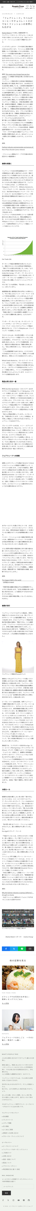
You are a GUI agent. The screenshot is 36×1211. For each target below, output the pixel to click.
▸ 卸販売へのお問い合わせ (10, 1133)
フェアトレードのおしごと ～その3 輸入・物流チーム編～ (18, 1038)
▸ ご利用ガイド (6, 1153)
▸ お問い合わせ (6, 1156)
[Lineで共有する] (22, 949)
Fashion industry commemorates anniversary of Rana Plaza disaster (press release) (17, 148)
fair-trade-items (9, 993)
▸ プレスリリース (7, 1120)
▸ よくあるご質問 (7, 1130)
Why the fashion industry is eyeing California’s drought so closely (17, 894)
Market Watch (6, 33)
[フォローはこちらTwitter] (8, 1200)
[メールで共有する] (30, 949)
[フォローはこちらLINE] (24, 1200)
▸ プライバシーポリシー (9, 1166)
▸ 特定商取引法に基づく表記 (11, 1169)
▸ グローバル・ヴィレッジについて (13, 1136)
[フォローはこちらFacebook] (3, 1200)
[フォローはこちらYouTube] (19, 1200)
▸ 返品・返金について (9, 1159)
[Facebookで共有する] (6, 949)
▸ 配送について (6, 1163)
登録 (6, 1193)
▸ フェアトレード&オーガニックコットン (15, 1149)
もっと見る (5, 1003)
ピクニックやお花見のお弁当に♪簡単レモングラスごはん (16, 997)
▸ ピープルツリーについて (10, 1146)
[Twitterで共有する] (14, 949)
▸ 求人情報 (5, 1126)
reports (5, 1033)
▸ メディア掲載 (6, 1123)
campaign (20, 14)
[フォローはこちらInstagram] (13, 1200)
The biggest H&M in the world (11, 580)
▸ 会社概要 (5, 1116)
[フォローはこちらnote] (29, 1200)
